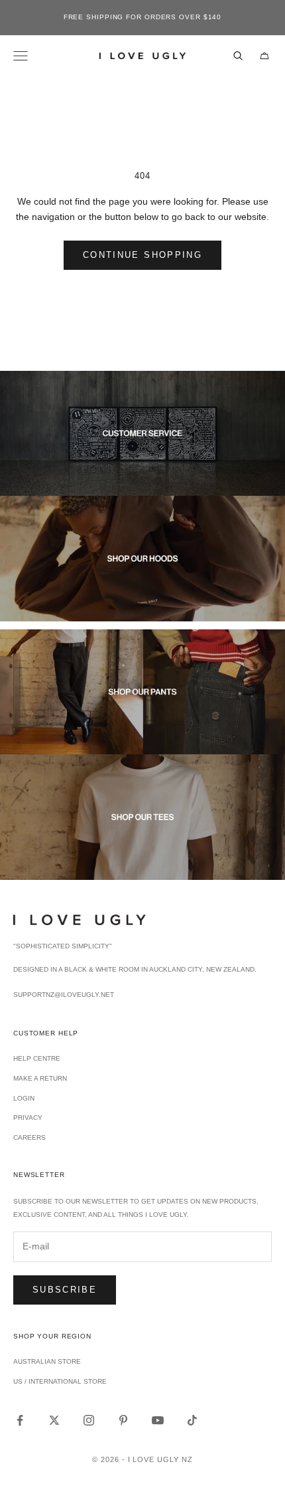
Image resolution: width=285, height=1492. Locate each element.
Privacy (27, 1117)
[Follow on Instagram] (88, 1420)
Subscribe (64, 1290)
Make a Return (40, 1078)
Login (23, 1098)
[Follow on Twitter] (54, 1420)
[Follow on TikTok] (192, 1420)
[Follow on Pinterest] (123, 1420)
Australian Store (47, 1361)
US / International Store (60, 1381)
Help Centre (36, 1058)
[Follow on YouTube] (157, 1420)
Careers (29, 1137)
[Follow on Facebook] (20, 1420)
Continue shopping (142, 255)
